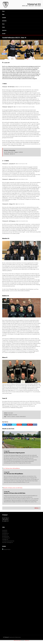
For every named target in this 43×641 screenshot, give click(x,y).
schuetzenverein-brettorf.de (8, 541)
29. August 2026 (6, 451)
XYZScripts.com (27, 640)
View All (36, 508)
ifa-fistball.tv (4, 531)
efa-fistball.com (5, 533)
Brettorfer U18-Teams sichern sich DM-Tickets (14, 493)
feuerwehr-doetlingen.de (7, 542)
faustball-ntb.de (5, 536)
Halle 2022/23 (23, 416)
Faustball (15, 414)
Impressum (12, 637)
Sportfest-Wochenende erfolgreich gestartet (14, 452)
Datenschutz (18, 637)
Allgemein (11, 414)
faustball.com (5, 534)
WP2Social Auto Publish (17, 640)
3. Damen (17, 416)
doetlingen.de (5, 539)
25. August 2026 (6, 472)
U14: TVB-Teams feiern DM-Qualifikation (13, 473)
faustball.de (4, 530)
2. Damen (13, 416)
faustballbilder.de (6, 538)
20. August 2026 (6, 491)
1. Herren (8, 416)
